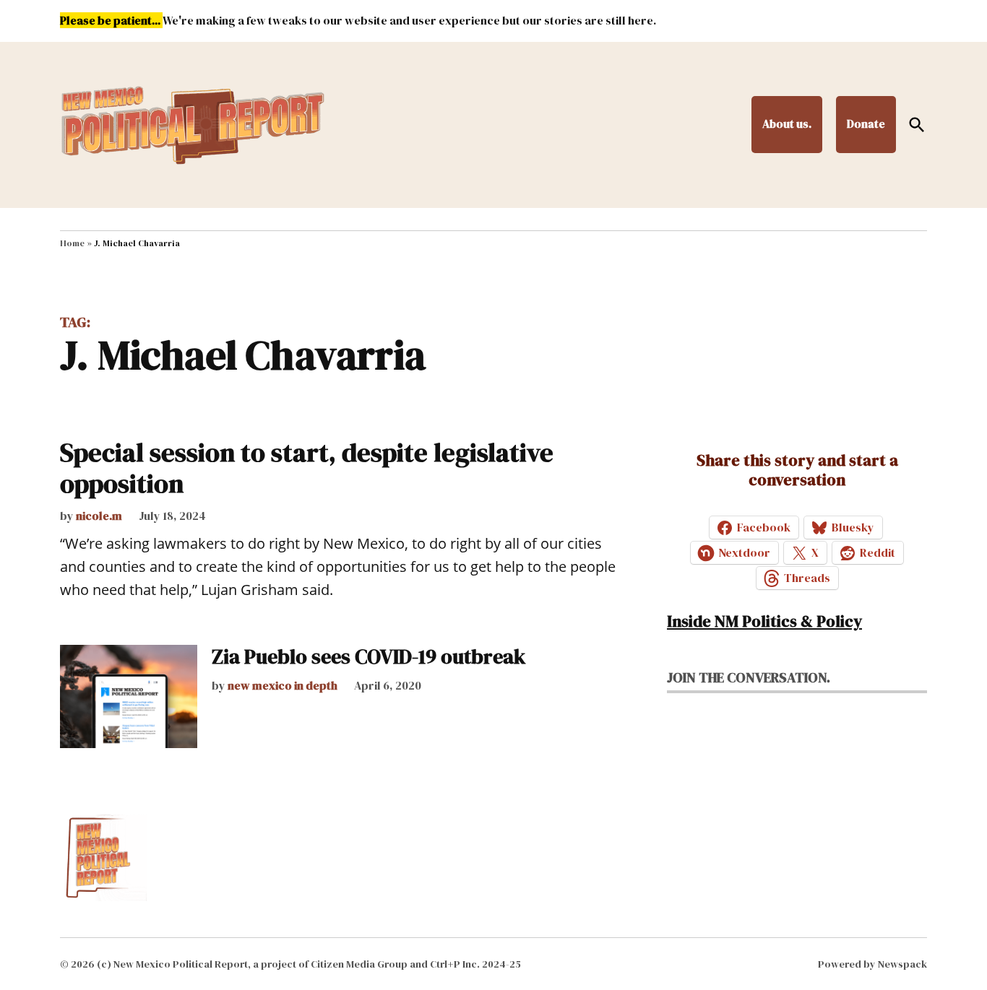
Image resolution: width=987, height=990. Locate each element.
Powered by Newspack (872, 964)
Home (72, 243)
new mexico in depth (282, 685)
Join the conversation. (748, 677)
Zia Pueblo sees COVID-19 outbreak (369, 656)
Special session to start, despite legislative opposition (306, 468)
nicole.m (99, 516)
